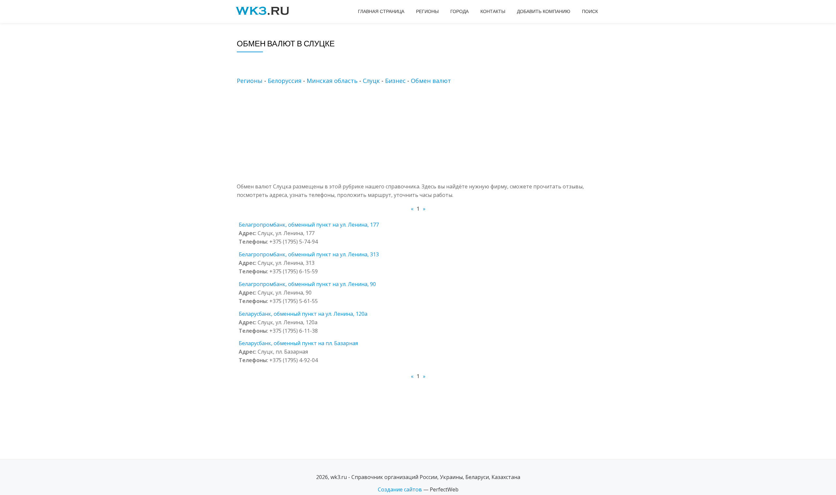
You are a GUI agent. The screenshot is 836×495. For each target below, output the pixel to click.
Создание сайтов (400, 489)
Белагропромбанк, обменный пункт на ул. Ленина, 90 (307, 284)
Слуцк (371, 81)
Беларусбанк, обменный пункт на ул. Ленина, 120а (303, 313)
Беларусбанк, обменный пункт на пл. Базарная (298, 343)
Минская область (332, 81)
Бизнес (395, 81)
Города (459, 11)
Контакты (492, 11)
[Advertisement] (428, 136)
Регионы (427, 11)
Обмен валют (431, 81)
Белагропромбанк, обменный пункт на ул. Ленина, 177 (309, 224)
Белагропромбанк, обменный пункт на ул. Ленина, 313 (309, 254)
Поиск (590, 11)
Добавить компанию (543, 11)
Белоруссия (284, 81)
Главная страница (381, 11)
